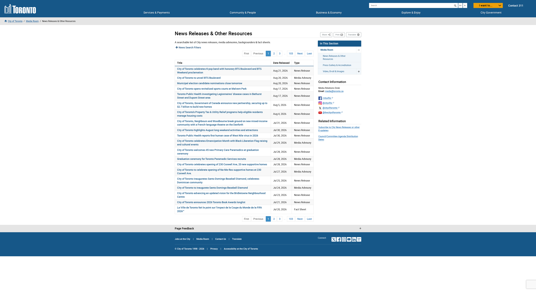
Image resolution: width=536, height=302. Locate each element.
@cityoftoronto (330, 107)
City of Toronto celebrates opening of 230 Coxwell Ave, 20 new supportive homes (222, 164)
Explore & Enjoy (411, 12)
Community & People (243, 12)
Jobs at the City (183, 238)
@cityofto (327, 102)
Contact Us (221, 238)
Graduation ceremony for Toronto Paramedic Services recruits (211, 159)
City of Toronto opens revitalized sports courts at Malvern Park (212, 88)
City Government (491, 12)
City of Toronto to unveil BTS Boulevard (199, 77)
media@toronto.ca (334, 91)
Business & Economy (329, 12)
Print (337, 34)
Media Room (326, 49)
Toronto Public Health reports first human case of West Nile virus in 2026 (217, 135)
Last (309, 53)
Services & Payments (156, 12)
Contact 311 (515, 5)
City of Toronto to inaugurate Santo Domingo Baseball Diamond (212, 187)
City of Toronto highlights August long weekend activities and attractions (217, 130)
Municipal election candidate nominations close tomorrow (209, 83)
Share (327, 34)
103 (291, 53)
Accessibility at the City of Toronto (241, 248)
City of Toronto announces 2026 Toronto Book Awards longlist (211, 202)
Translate (352, 34)
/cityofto (327, 98)
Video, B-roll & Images (333, 71)
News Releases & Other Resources (334, 57)
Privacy (214, 248)
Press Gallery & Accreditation (337, 65)
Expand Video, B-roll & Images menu (358, 71)
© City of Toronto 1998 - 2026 (189, 248)
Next (300, 53)
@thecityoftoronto (332, 112)
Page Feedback (184, 228)
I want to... (485, 5)
